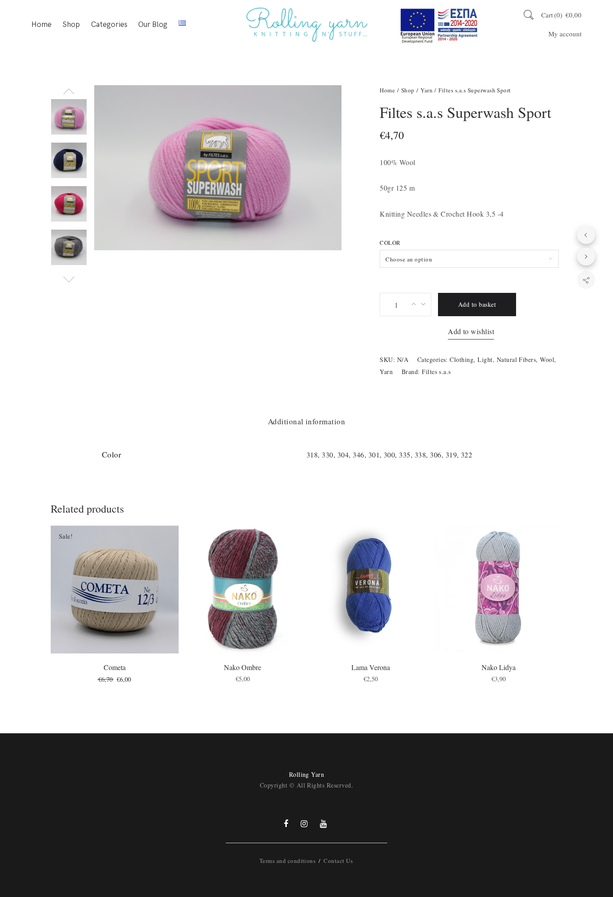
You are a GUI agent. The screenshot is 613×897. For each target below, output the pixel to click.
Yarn (426, 90)
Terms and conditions (287, 861)
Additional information (307, 421)
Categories (109, 24)
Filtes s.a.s (436, 371)
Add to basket (477, 304)
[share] (586, 280)
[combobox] (469, 259)
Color (390, 243)
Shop (71, 24)
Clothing (461, 359)
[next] (586, 257)
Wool (547, 359)
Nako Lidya (499, 667)
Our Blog (152, 24)
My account (565, 33)
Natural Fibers (516, 359)
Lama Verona (370, 667)
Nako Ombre (242, 667)
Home (41, 24)
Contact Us (338, 861)
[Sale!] (115, 588)
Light (484, 359)
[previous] (586, 235)
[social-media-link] (285, 823)
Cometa (115, 667)
